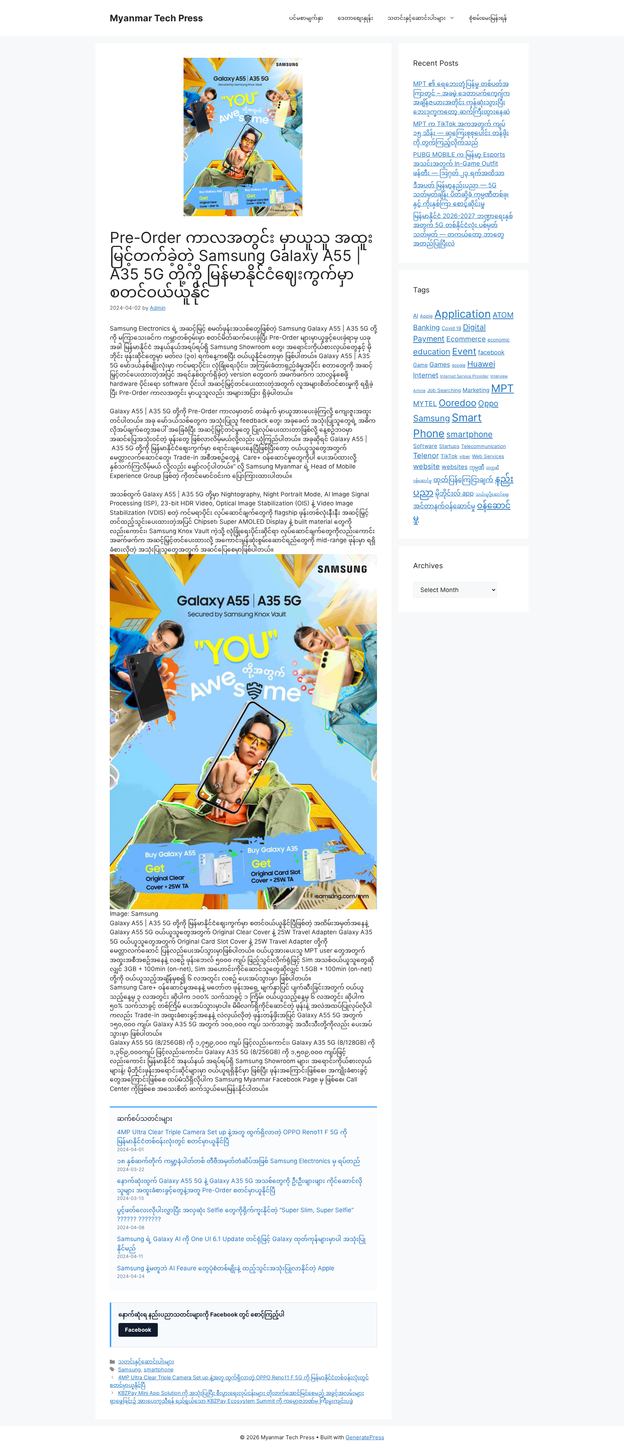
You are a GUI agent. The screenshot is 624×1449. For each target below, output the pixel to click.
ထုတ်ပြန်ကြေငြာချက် (463, 479)
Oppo (488, 403)
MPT (502, 388)
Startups (449, 446)
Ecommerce (466, 339)
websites (455, 466)
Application (462, 314)
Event (464, 351)
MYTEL (425, 403)
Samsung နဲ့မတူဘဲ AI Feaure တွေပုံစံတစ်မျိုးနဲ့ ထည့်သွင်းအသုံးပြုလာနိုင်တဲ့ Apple (225, 1268)
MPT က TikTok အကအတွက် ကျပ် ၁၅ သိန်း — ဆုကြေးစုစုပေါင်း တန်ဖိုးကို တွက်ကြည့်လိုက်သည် (461, 133)
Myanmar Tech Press (156, 18)
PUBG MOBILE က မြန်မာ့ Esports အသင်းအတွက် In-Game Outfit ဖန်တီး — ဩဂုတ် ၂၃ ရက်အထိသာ (459, 164)
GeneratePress (365, 1437)
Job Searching (444, 390)
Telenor (426, 455)
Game (420, 365)
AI (415, 315)
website (426, 466)
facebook (491, 352)
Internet (425, 375)
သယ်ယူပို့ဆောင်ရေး (492, 494)
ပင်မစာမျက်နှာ (306, 17)
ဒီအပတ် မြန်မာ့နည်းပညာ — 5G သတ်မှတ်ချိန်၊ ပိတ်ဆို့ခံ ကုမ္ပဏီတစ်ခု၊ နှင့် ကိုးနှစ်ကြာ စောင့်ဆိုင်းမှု (461, 194)
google (458, 365)
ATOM (503, 314)
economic (499, 340)
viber (464, 456)
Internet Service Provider (464, 376)
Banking (426, 327)
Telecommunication (483, 446)
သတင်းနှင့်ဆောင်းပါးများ (416, 17)
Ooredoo (457, 402)
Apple (426, 316)
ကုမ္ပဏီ (476, 467)
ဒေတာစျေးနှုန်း (355, 17)
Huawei (481, 364)
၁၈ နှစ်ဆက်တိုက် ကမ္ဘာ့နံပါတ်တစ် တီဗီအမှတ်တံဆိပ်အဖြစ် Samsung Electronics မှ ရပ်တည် (238, 1161)
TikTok (449, 456)
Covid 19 (451, 328)
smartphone (158, 1369)
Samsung (129, 1369)
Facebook (138, 1329)
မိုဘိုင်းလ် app (454, 493)
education (431, 351)
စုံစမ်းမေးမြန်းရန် (488, 17)
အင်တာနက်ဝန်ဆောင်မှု (444, 506)
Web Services (488, 456)
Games (439, 364)
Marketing (476, 390)
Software (425, 446)
